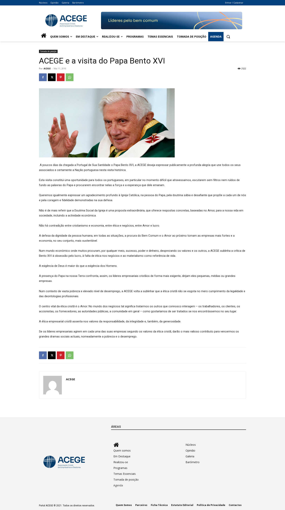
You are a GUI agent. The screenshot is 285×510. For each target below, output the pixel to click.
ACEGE (47, 68)
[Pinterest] (61, 77)
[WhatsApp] (69, 77)
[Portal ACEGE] (70, 20)
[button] (228, 36)
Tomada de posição (48, 51)
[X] (52, 77)
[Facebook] (43, 77)
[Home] (43, 36)
